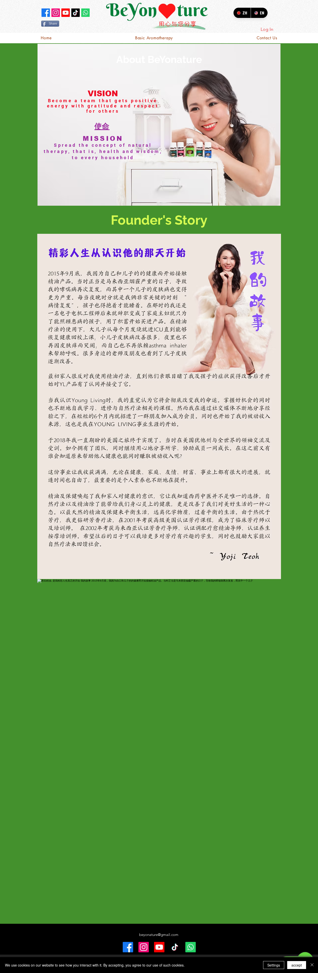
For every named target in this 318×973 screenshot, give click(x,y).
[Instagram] (55, 12)
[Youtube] (65, 12)
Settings (273, 965)
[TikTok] (75, 12)
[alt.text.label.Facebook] (45, 12)
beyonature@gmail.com (158, 934)
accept (296, 965)
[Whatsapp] (85, 12)
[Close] (312, 965)
